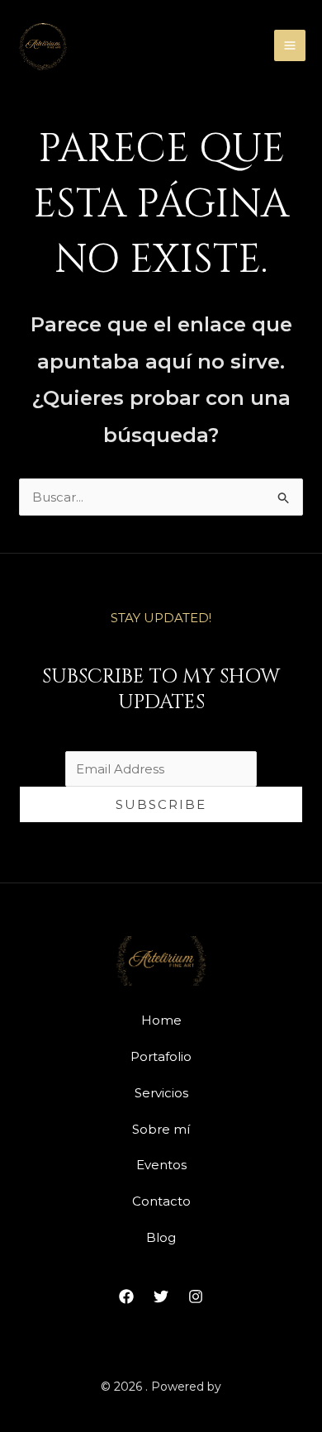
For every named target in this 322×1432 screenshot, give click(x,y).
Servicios (161, 1093)
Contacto (161, 1201)
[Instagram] (195, 1296)
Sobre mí (161, 1129)
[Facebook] (126, 1296)
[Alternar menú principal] (290, 46)
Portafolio (161, 1056)
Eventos (161, 1165)
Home (161, 1020)
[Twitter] (161, 1296)
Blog (161, 1237)
